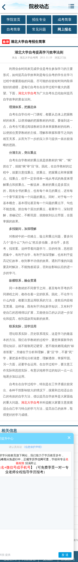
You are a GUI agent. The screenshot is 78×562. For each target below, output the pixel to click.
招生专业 (39, 19)
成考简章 (65, 19)
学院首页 (13, 19)
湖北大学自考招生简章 (28, 41)
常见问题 (39, 29)
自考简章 (13, 29)
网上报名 (65, 29)
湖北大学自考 (27, 93)
